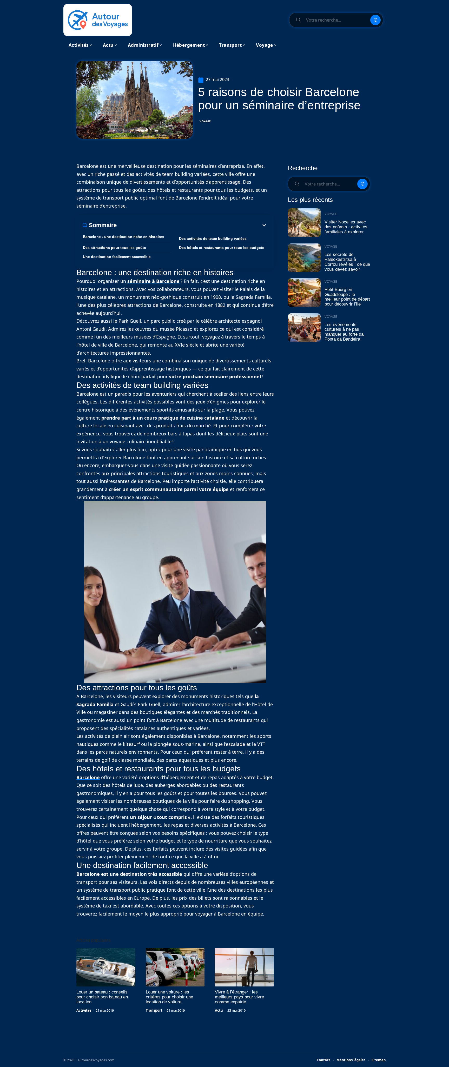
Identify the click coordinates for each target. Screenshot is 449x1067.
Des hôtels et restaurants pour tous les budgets (221, 248)
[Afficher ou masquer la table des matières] (192, 225)
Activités (83, 1010)
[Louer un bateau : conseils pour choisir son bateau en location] (105, 967)
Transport (154, 1010)
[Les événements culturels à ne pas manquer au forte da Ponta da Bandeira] (304, 327)
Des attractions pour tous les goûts (114, 248)
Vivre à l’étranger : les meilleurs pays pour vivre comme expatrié (239, 997)
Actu (219, 1010)
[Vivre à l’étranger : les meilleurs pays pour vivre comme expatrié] (244, 967)
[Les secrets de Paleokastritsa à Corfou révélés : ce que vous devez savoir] (304, 257)
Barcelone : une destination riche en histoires (123, 237)
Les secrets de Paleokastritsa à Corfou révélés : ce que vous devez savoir (347, 261)
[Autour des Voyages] (98, 20)
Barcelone (88, 777)
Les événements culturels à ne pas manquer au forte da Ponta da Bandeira (344, 332)
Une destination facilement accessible (117, 257)
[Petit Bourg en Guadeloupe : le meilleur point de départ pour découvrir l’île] (304, 292)
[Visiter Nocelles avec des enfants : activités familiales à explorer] (304, 222)
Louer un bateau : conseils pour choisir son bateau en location (102, 997)
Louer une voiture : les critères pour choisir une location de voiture (169, 997)
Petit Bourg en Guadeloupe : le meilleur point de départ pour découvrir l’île (347, 297)
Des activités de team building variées (213, 238)
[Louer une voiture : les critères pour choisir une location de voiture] (175, 967)
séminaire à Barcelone (153, 281)
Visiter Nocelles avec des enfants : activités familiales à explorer (346, 227)
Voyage (205, 121)
